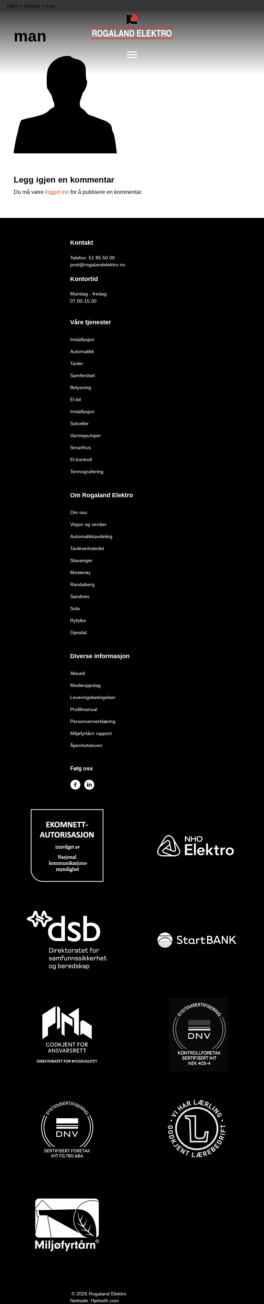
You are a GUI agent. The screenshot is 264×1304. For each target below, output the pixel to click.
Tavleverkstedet (87, 548)
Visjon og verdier (88, 524)
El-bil (75, 399)
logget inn (57, 192)
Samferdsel (82, 375)
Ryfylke (78, 620)
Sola (75, 608)
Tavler (76, 363)
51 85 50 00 (102, 257)
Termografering (86, 471)
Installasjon (82, 339)
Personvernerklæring (93, 721)
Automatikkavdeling (91, 536)
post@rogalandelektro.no (97, 264)
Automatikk (82, 351)
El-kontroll (81, 459)
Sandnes (79, 596)
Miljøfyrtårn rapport (91, 733)
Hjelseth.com (105, 1300)
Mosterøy (80, 572)
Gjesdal (78, 632)
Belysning (80, 387)
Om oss (78, 512)
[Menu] (132, 55)
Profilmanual (83, 709)
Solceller (79, 423)
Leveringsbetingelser (93, 697)
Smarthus (80, 447)
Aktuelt (77, 673)
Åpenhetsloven (86, 745)
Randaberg (82, 584)
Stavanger (81, 560)
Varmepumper (85, 435)
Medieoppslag (85, 685)
